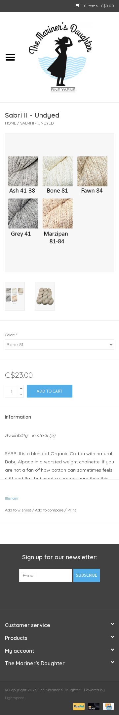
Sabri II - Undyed (37, 123)
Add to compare (49, 510)
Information (18, 417)
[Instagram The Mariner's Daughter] (71, 595)
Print (71, 510)
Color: (11, 334)
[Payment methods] (78, 705)
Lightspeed (14, 697)
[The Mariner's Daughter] (69, 57)
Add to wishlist (18, 510)
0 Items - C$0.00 (98, 5)
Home (10, 123)
